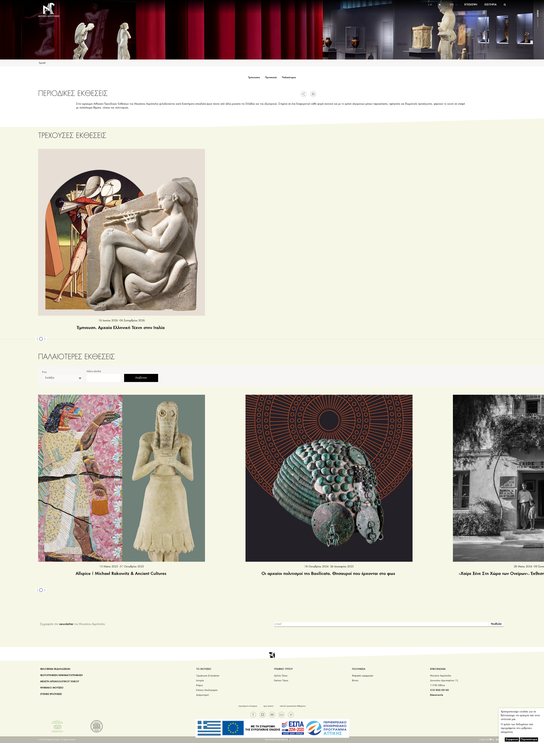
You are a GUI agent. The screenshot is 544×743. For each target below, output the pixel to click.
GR (452, 1)
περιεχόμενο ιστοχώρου (247, 706)
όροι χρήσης (269, 706)
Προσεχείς (271, 77)
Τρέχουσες (254, 77)
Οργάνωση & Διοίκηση (207, 676)
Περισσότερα (529, 739)
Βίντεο (355, 680)
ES (451, 15)
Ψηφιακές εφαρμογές (362, 676)
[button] (37, 339)
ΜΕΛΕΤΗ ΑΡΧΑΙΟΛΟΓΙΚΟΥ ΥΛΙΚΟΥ (59, 681)
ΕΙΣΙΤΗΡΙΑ (490, 4)
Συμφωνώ (512, 739)
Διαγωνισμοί (202, 695)
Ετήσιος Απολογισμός (207, 690)
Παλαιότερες (289, 77)
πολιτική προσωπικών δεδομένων (293, 706)
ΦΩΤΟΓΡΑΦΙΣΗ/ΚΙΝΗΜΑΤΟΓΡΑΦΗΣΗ (61, 675)
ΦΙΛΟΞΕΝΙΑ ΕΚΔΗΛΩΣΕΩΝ (55, 669)
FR (451, 12)
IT (451, 8)
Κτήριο (199, 685)
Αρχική (42, 63)
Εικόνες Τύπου (281, 680)
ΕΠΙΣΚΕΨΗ (470, 4)
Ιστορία (200, 680)
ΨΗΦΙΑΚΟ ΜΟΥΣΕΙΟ (51, 688)
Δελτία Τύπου (280, 676)
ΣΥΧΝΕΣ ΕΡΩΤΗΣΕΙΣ (51, 694)
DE (451, 5)
